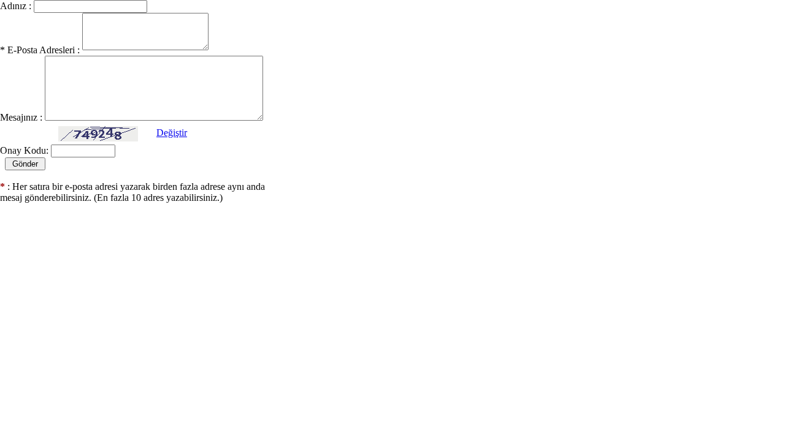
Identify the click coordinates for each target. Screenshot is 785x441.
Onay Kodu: (24, 150)
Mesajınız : (21, 117)
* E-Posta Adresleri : (40, 50)
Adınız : (15, 6)
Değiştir (171, 132)
